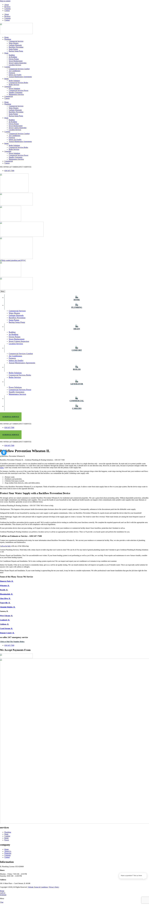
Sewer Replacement (15, 61)
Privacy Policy (54, 887)
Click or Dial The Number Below (12, 642)
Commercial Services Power (18, 90)
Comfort (7, 67)
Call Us (2, 893)
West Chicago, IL (6, 616)
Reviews (7, 7)
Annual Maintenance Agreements (20, 77)
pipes (2, 467)
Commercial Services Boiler (18, 83)
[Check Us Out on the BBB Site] (16, 289)
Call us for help (5, 546)
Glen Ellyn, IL (5, 598)
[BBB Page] (16, 205)
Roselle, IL (4, 590)
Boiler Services (14, 84)
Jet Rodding (13, 57)
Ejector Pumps (14, 59)
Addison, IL (4, 624)
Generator (7, 86)
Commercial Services (16, 41)
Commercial (8, 96)
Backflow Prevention (16, 47)
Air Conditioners (14, 71)
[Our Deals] (14, 192)
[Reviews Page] (10, 221)
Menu (2, 291)
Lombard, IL (5, 620)
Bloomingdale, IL (6, 594)
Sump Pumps (13, 49)
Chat (1, 902)
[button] (4, 452)
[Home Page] (16, 33)
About (6, 5)
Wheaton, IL (4, 585)
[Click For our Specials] (16, 258)
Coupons (7, 9)
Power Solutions (14, 88)
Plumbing (7, 39)
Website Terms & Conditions (38, 887)
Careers (7, 98)
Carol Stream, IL (6, 628)
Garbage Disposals (15, 45)
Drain (6, 53)
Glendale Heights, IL (7, 607)
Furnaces (12, 73)
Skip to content (5, 1)
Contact (7, 10)
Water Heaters (13, 43)
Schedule (3, 895)
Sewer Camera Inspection (17, 63)
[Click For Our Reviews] (10, 276)
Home (6, 37)
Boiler (6, 79)
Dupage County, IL (7, 633)
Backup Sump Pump (16, 51)
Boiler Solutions (14, 81)
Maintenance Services (16, 94)
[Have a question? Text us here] (133, 885)
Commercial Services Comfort (19, 69)
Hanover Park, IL (6, 581)
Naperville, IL (5, 603)
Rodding (12, 55)
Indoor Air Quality (15, 75)
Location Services (15, 65)
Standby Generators (15, 92)
